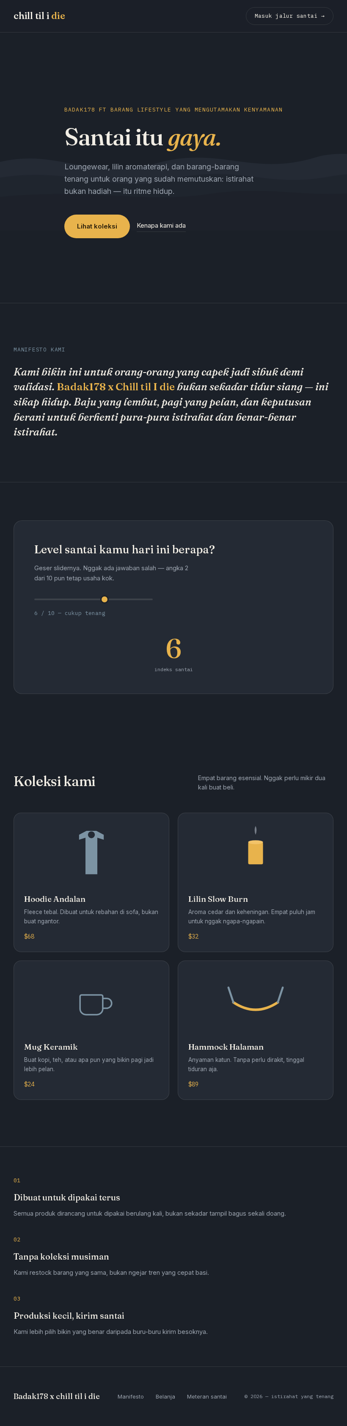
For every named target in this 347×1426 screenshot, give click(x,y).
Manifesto (131, 1396)
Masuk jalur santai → (290, 15)
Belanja (165, 1396)
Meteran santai (207, 1396)
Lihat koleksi (97, 226)
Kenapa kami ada (161, 225)
